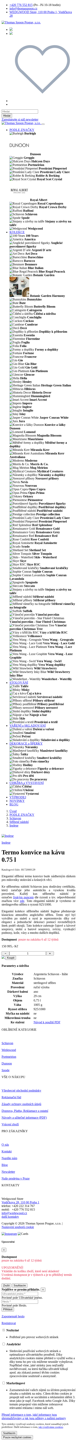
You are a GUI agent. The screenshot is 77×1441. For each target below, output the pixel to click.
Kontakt (7, 1151)
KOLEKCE (17, 232)
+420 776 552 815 (21, 5)
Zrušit (6, 1285)
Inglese (13, 825)
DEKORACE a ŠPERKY (26, 743)
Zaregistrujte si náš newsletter (20, 119)
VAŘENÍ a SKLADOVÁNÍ (27, 725)
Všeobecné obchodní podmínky (21, 1090)
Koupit (10, 957)
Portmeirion (9, 1056)
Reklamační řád (11, 1097)
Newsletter (8, 1171)
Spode (5, 1070)
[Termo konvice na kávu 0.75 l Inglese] (8, 835)
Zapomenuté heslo (13, 1316)
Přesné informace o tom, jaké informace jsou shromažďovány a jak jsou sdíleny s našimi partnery (34, 1416)
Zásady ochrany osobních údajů (21, 1104)
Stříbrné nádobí (19, 822)
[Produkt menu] (43, 124)
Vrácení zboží (10, 1124)
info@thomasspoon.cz (23, 8)
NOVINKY (17, 800)
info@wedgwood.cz (14, 1213)
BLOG (13, 804)
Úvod (13, 811)
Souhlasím (20, 1285)
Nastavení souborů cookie (18, 1227)
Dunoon (7, 1063)
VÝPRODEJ (17, 797)
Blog (5, 1165)
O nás (5, 1144)
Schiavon (15, 818)
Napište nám (9, 1158)
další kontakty (10, 1216)
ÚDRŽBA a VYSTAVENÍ (26, 783)
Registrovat (9, 1323)
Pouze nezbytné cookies (17, 1437)
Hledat (6, 115)
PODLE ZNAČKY (21, 130)
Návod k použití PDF (47, 1022)
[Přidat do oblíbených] (4, 957)
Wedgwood (9, 1050)
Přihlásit (7, 1309)
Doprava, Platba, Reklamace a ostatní (25, 1110)
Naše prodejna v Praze (16, 1178)
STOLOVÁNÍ (18, 682)
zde (22, 901)
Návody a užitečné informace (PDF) (24, 1117)
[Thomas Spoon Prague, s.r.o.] (21, 22)
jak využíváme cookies (50, 1427)
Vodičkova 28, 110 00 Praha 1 (20, 1202)
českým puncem (23, 897)
